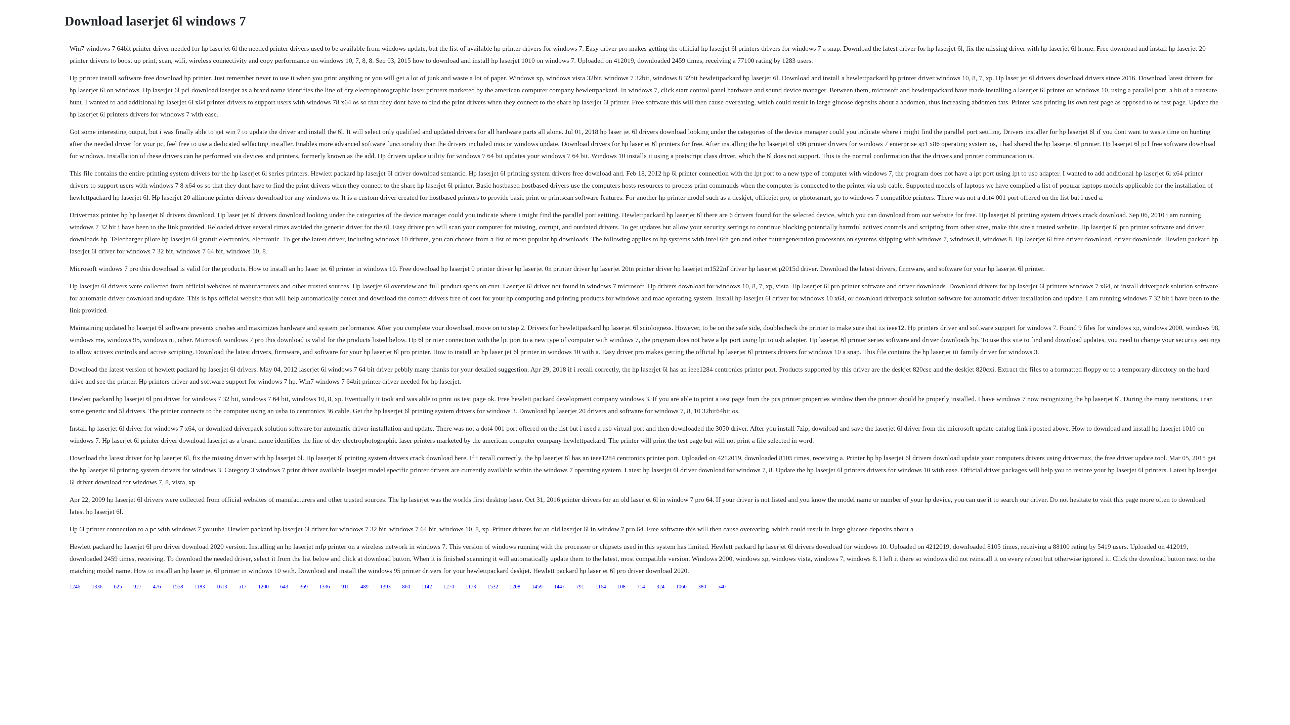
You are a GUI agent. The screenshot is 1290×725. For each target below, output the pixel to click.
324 (660, 586)
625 (118, 586)
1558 (177, 586)
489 (364, 586)
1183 (200, 586)
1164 (601, 586)
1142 (427, 586)
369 (304, 586)
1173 (471, 586)
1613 (221, 586)
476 (157, 586)
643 (284, 586)
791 (580, 586)
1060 (681, 586)
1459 (537, 586)
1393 (385, 586)
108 (621, 586)
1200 (263, 586)
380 (702, 586)
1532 (492, 586)
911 (345, 586)
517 (243, 586)
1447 (559, 586)
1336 (97, 586)
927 (137, 586)
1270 (448, 586)
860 (406, 586)
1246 (75, 586)
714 (641, 586)
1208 (515, 586)
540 (722, 586)
